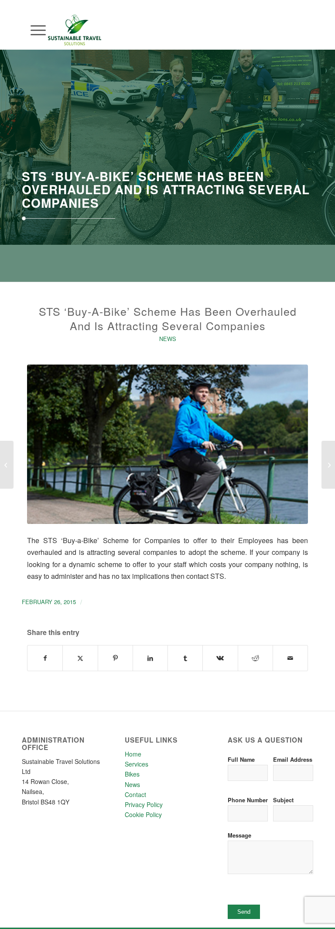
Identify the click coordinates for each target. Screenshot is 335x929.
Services (136, 764)
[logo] (74, 43)
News (167, 338)
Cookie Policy (143, 814)
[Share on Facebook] (44, 658)
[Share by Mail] (290, 658)
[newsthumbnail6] (167, 444)
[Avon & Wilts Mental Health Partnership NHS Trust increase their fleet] (7, 465)
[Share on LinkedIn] (150, 658)
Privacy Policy (144, 804)
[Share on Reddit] (255, 658)
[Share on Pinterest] (115, 658)
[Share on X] (80, 658)
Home (133, 754)
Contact (135, 794)
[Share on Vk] (220, 658)
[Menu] (34, 30)
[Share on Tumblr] (185, 658)
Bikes (132, 774)
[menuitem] (34, 30)
